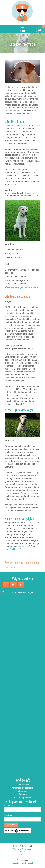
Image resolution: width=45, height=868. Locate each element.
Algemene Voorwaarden (22, 849)
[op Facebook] (5, 584)
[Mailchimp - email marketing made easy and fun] (17, 830)
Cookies (22, 854)
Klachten (22, 794)
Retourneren (22, 791)
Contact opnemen (22, 797)
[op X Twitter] (21, 584)
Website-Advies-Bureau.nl (22, 863)
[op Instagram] (13, 584)
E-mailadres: (10, 815)
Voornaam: (8, 805)
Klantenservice (23, 784)
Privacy (23, 852)
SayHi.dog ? (15, 549)
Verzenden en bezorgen (23, 788)
